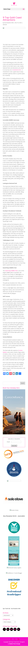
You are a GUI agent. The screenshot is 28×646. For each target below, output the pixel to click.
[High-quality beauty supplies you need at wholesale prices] (14, 567)
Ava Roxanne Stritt (9, 22)
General (5, 24)
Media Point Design (14, 644)
